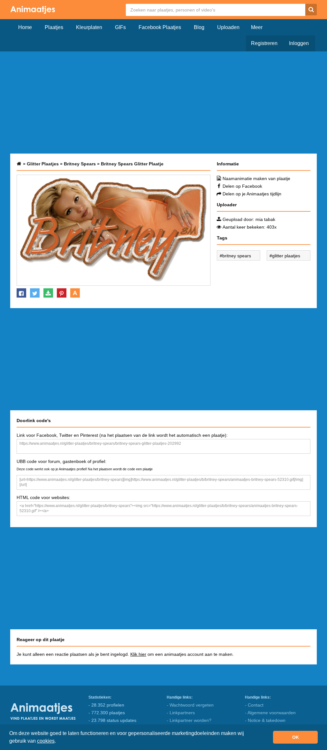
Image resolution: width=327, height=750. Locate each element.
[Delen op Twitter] (35, 293)
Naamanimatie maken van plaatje (256, 178)
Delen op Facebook (242, 186)
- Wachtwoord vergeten (190, 705)
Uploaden (228, 27)
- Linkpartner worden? (189, 720)
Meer (256, 27)
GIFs (120, 27)
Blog (199, 27)
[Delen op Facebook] (21, 293)
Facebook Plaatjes (160, 27)
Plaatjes (54, 27)
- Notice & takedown (265, 720)
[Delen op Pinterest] (61, 293)
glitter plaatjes (286, 255)
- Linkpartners (181, 712)
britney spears (236, 255)
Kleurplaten (89, 27)
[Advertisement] (163, 102)
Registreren (264, 43)
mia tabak (265, 219)
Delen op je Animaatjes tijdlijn (252, 193)
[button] (58, 742)
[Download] (48, 293)
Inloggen (299, 43)
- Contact (254, 705)
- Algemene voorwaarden (270, 712)
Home (25, 27)
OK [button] (295, 737)
